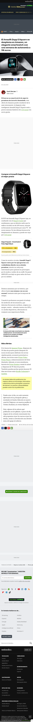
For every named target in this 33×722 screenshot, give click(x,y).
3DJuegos (19, 658)
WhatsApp (8, 589)
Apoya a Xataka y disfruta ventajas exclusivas (16, 602)
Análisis (19, 615)
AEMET (5, 31)
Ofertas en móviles (7, 12)
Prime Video (22, 357)
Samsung (20, 625)
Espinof (19, 671)
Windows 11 (20, 631)
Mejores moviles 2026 (19, 565)
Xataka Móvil (5, 661)
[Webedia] (29, 1)
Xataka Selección (16, 6)
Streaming (5, 615)
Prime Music (5, 360)
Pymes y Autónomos (22, 693)
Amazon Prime (16, 348)
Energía (4, 621)
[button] (12, 91)
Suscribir (28, 577)
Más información (26, 720)
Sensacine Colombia (22, 708)
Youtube (18, 589)
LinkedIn (6, 592)
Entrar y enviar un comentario (17, 491)
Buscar (30, 643)
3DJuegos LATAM (21, 703)
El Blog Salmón (21, 690)
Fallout (23, 31)
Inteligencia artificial (7, 628)
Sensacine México (22, 706)
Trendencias (5, 690)
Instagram (22, 589)
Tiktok (9, 592)
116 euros (24, 110)
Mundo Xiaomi (5, 668)
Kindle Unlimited (22, 371)
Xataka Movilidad (21, 621)
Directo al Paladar (6, 680)
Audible (4, 374)
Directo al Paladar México (8, 710)
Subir (26, 650)
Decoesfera (5, 693)
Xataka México (6, 703)
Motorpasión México (22, 710)
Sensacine (20, 669)
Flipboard (21, 79)
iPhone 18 (29, 31)
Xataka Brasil (5, 706)
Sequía (17, 31)
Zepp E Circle (18, 221)
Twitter (18, 79)
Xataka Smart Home (7, 665)
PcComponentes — (9, 252)
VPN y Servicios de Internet (24, 12)
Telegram (25, 589)
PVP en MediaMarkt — (9, 248)
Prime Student (14, 364)
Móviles (19, 618)
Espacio (4, 618)
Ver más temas (6, 636)
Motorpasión (20, 680)
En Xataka (5, 329)
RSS (29, 589)
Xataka (4, 658)
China (11, 31)
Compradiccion (6, 695)
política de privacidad (24, 581)
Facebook (15, 79)
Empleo (4, 631)
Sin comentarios (8, 79)
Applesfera (5, 663)
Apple (3, 625)
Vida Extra (19, 661)
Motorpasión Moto (22, 682)
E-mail (24, 79)
